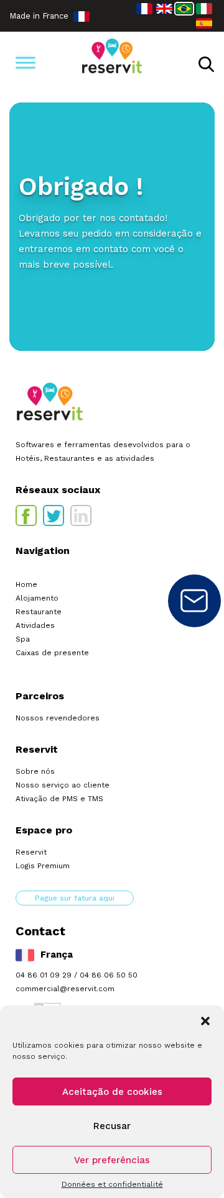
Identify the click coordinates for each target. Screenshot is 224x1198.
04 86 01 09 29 (44, 975)
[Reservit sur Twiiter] (53, 515)
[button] (205, 1021)
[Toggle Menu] (25, 62)
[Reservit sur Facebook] (26, 515)
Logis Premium (43, 865)
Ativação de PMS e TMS (59, 798)
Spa (23, 639)
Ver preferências (112, 1160)
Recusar (112, 1126)
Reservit (31, 852)
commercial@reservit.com (65, 988)
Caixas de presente (52, 652)
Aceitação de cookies (112, 1091)
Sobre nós (35, 771)
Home (26, 584)
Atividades (35, 625)
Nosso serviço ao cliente (63, 785)
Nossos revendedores (58, 718)
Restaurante (39, 611)
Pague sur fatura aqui (74, 898)
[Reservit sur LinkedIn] (81, 515)
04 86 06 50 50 (109, 975)
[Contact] (194, 600)
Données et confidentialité (112, 1184)
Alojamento (37, 598)
